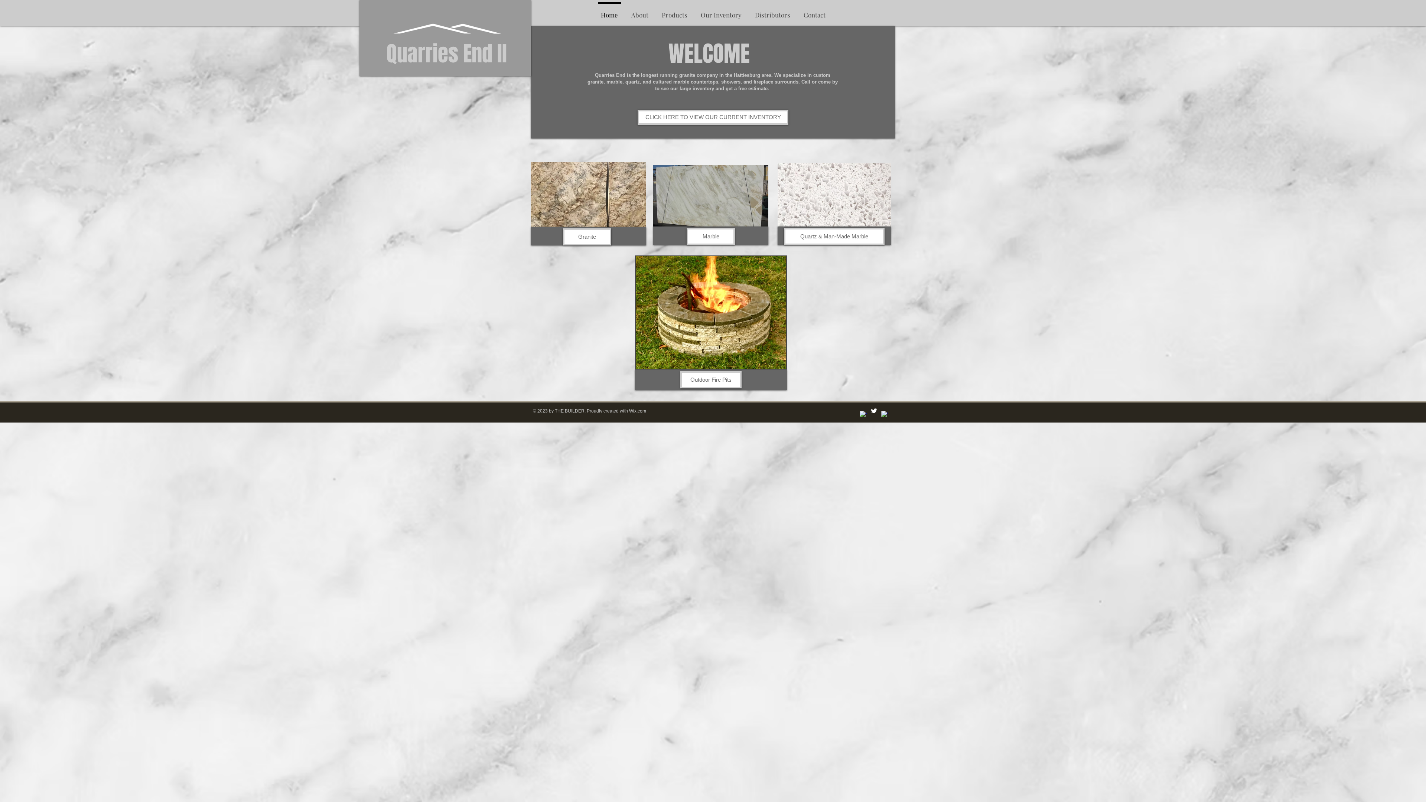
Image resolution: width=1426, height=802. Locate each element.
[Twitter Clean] (874, 410)
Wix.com (637, 411)
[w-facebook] (863, 414)
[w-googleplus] (884, 414)
